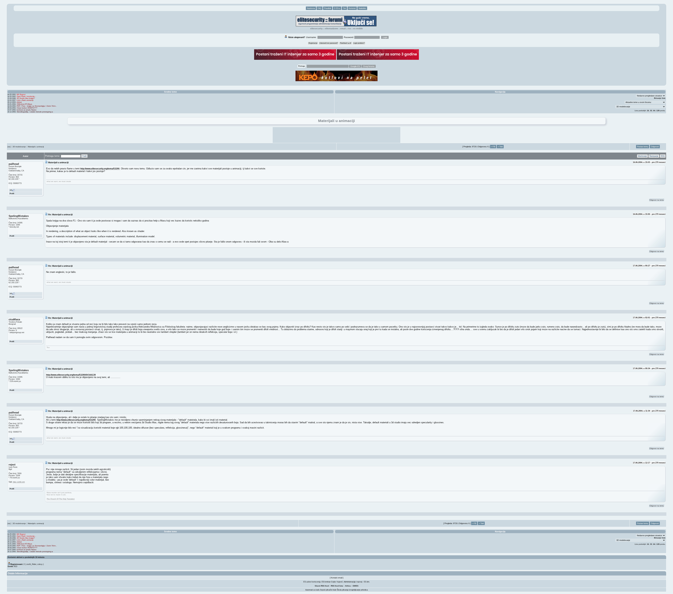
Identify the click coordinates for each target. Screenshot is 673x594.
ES (357, 586)
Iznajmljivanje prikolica (358, 590)
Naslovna (311, 8)
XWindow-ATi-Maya (24, 104)
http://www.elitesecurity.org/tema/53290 (100, 168)
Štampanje (653, 156)
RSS (349, 28)
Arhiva (348, 586)
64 (654, 111)
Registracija (313, 43)
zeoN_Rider (31, 564)
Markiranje (642, 156)
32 (651, 111)
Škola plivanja (342, 590)
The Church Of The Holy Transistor (61, 499)
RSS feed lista (337, 586)
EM (354, 586)
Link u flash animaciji (25, 100)
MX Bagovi (21, 94)
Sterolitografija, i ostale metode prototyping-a (35, 112)
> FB (493, 147)
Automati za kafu (312, 590)
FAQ (319, 8)
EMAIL (343, 28)
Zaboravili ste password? (328, 43)
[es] (9, 147)
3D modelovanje (19, 147)
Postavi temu (642, 147)
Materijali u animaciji (36, 147)
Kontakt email (336, 578)
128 (658, 111)
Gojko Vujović (337, 582)
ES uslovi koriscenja (312, 582)
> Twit (500, 147)
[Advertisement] (336, 135)
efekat (19, 102)
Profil (12, 193)
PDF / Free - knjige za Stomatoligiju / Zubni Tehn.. (37, 106)
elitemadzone (331, 28)
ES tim (366, 582)
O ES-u (337, 8)
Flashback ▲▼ (345, 43)
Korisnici (352, 8)
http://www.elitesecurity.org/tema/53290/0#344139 (71, 375)
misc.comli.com (19, 482)
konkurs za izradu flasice (26, 110)
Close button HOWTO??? (27, 108)
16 (648, 111)
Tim (344, 8)
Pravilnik (327, 8)
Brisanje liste (659, 98)
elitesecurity (316, 28)
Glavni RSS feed (322, 586)
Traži (84, 156)
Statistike (362, 8)
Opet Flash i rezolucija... (26, 96)
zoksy (40, 564)
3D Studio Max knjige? (26, 98)
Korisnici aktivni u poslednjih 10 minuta (26, 557)
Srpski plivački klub (328, 590)
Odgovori (655, 147)
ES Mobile (358, 28)
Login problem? (359, 43)
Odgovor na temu (657, 200)
